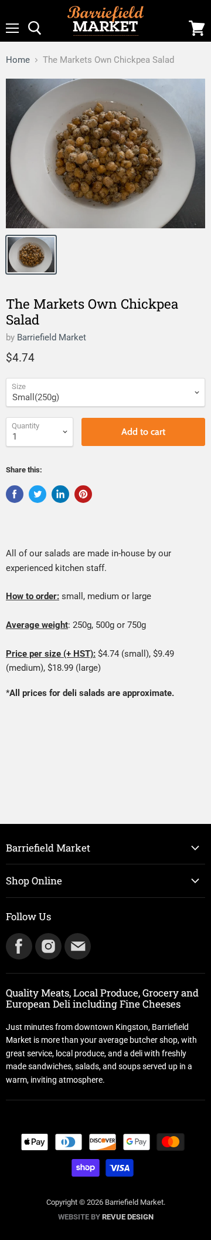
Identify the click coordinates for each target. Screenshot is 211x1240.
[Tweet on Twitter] (37, 494)
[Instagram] (47, 945)
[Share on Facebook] (14, 494)
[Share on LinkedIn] (60, 494)
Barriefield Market (51, 337)
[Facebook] (18, 945)
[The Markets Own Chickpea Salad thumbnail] (31, 254)
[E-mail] (76, 945)
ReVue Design (106, 1216)
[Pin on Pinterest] (83, 494)
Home (18, 60)
